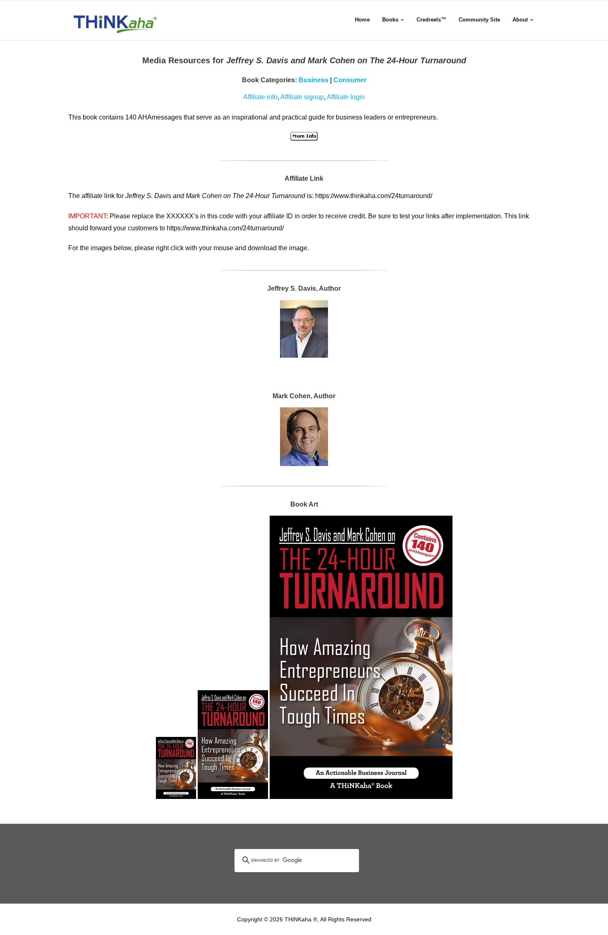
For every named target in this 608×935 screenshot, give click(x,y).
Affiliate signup (302, 96)
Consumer (349, 80)
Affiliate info (260, 96)
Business (313, 80)
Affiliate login (346, 96)
